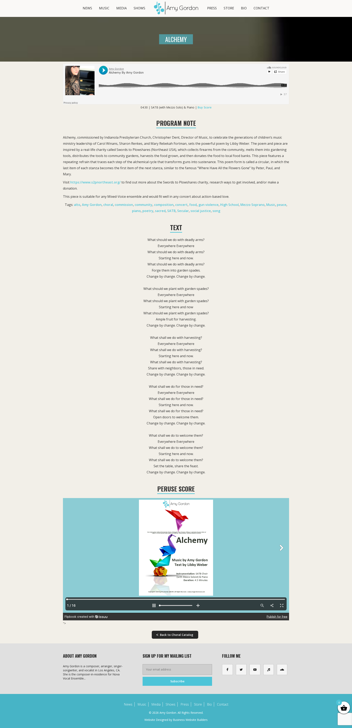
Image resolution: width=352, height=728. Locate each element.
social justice (200, 211)
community (143, 204)
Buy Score (204, 107)
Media (121, 8)
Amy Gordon (92, 204)
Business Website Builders (190, 720)
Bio (244, 8)
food (193, 204)
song (216, 211)
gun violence (208, 204)
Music (104, 8)
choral (108, 204)
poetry (147, 211)
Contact (261, 8)
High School (229, 204)
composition (164, 204)
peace (281, 204)
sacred (160, 211)
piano (136, 211)
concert (181, 204)
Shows (139, 8)
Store (229, 8)
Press (212, 8)
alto (77, 204)
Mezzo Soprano (252, 204)
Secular (183, 211)
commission (124, 204)
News (87, 8)
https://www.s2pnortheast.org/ (95, 182)
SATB (171, 211)
